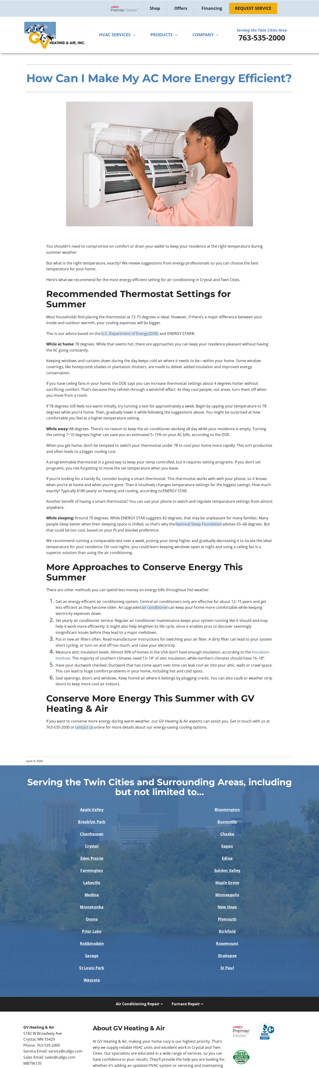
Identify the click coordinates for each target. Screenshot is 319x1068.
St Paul (227, 967)
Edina (227, 858)
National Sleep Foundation (198, 524)
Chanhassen (91, 834)
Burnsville (227, 821)
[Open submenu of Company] (218, 35)
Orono (92, 919)
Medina (92, 894)
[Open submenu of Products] (177, 35)
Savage (91, 955)
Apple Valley (91, 809)
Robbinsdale (92, 943)
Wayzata (92, 980)
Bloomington (227, 809)
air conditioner (155, 607)
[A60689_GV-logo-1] (55, 20)
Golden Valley (227, 870)
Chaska (227, 834)
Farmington (91, 870)
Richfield (227, 931)
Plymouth (227, 919)
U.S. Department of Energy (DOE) (130, 333)
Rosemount (227, 943)
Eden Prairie (91, 858)
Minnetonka (91, 907)
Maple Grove (227, 882)
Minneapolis (227, 894)
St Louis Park (91, 967)
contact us (84, 727)
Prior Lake (91, 931)
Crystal (92, 846)
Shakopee (227, 955)
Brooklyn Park (91, 821)
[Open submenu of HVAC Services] (135, 35)
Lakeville (91, 882)
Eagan (227, 846)
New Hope (227, 907)
